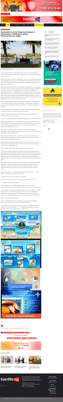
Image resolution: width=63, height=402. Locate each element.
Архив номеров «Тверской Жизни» (48, 110)
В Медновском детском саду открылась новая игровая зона (52, 35)
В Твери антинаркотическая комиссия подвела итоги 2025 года (34, 367)
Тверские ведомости (53, 389)
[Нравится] (2, 321)
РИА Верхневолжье (53, 393)
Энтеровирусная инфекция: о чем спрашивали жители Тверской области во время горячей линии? (52, 52)
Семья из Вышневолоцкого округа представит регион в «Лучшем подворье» (52, 39)
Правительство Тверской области (19, 332)
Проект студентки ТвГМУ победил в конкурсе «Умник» (52, 57)
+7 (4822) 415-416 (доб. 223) (27, 13)
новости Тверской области (8, 332)
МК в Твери (54, 392)
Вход (34, 13)
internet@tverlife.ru (17, 13)
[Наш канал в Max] (61, 14)
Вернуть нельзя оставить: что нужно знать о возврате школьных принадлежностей (51, 48)
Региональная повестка (5, 29)
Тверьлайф (27, 332)
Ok (31, 400)
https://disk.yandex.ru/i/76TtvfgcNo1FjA (33, 187)
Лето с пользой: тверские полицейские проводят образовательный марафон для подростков (52, 44)
